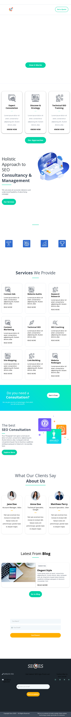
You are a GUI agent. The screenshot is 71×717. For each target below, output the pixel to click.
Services (35, 8)
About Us (26, 11)
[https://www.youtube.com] (64, 679)
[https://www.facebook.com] (55, 680)
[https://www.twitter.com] (60, 680)
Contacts (45, 8)
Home (24, 8)
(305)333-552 (9, 674)
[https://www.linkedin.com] (69, 679)
